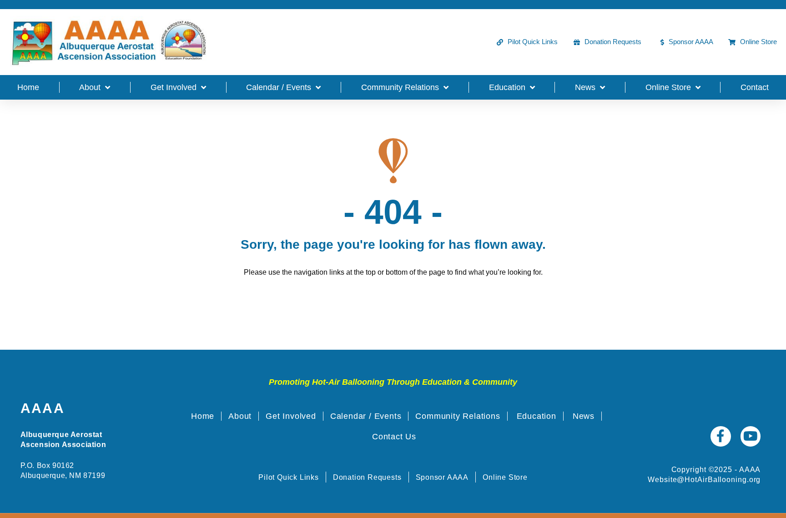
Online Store (668, 87)
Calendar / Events (278, 87)
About (90, 87)
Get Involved (173, 87)
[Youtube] (751, 436)
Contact (755, 87)
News (585, 87)
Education (507, 87)
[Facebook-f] (720, 436)
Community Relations (400, 87)
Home (28, 87)
